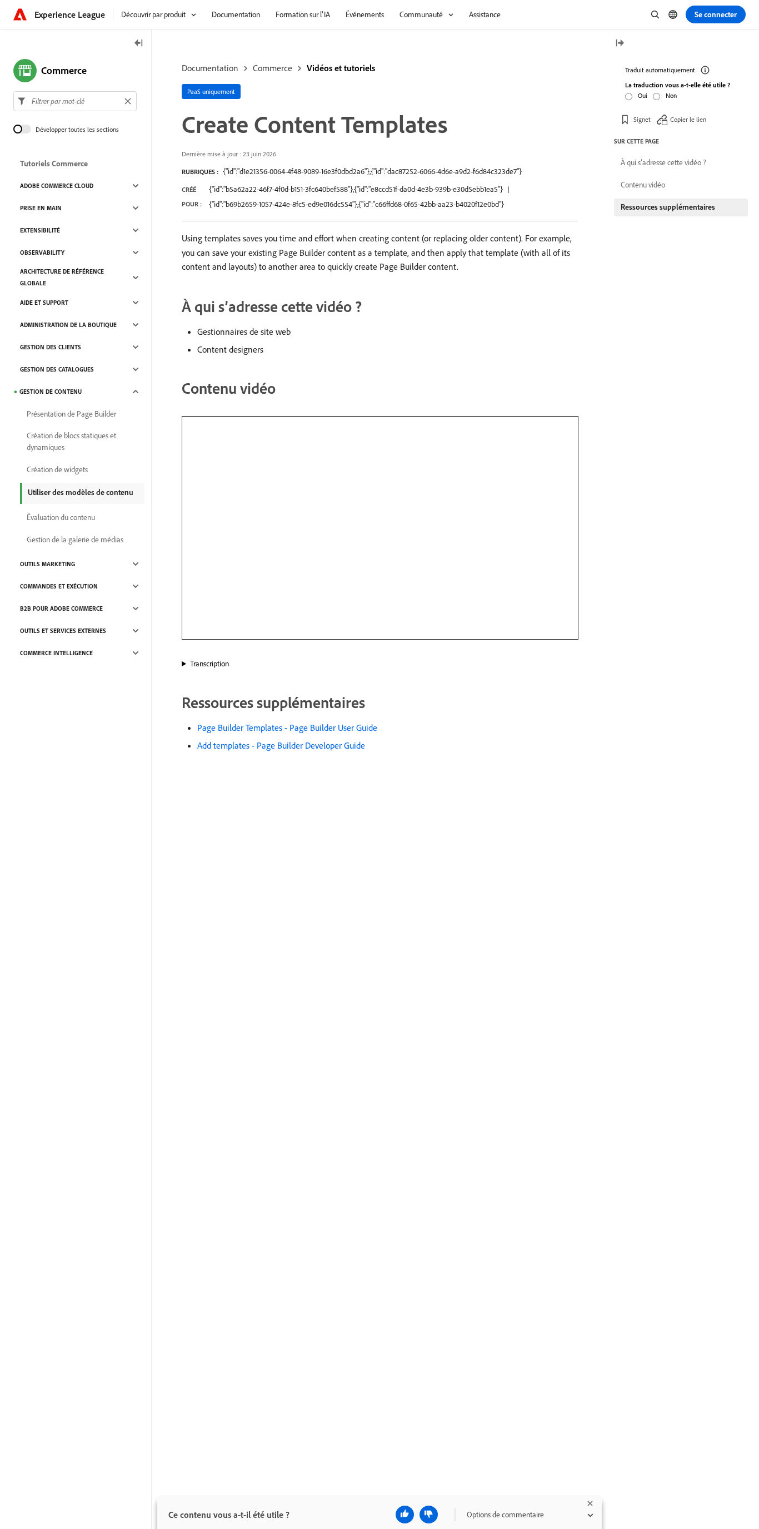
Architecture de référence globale (62, 277)
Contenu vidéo (643, 185)
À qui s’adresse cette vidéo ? (663, 162)
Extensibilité (40, 230)
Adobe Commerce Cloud (56, 186)
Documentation (210, 67)
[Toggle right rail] (619, 43)
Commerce (272, 67)
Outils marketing (47, 564)
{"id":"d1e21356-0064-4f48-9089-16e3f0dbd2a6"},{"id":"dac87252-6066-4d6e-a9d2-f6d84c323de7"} (372, 171)
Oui (642, 95)
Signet (642, 119)
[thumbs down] (429, 1514)
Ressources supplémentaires (668, 207)
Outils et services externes (63, 631)
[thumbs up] (405, 1514)
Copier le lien (688, 119)
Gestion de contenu (50, 391)
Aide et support (44, 302)
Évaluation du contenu (61, 517)
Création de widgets (57, 469)
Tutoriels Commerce (54, 164)
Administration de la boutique (68, 325)
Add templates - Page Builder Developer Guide (281, 745)
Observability (42, 252)
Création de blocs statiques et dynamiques (71, 441)
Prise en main (41, 208)
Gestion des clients (50, 347)
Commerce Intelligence (56, 653)
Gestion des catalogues (57, 369)
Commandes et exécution (59, 586)
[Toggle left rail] (139, 43)
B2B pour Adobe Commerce (61, 608)
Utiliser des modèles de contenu (80, 492)
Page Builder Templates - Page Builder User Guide (287, 727)
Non (671, 95)
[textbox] (75, 101)
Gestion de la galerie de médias (75, 540)
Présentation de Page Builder (71, 414)
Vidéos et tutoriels (341, 67)
